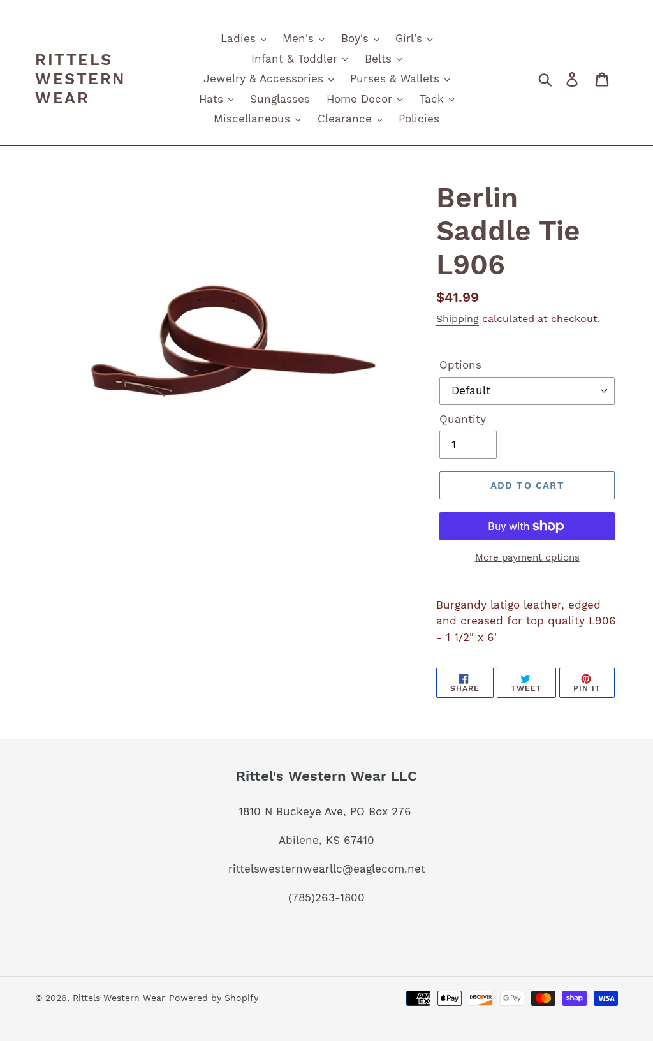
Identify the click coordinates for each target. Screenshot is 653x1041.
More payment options (527, 557)
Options (460, 364)
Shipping (457, 319)
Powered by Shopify (213, 998)
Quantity (462, 419)
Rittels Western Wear (80, 78)
